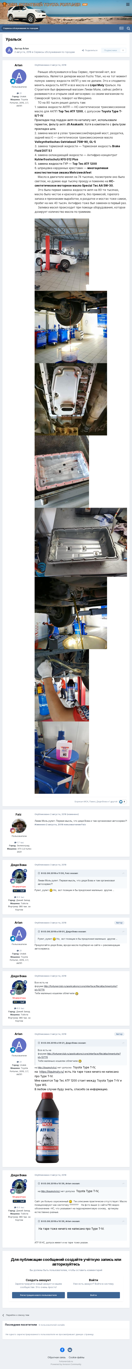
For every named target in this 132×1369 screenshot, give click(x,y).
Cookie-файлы (76, 1357)
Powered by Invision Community (66, 1364)
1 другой (113, 801)
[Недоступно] (62, 254)
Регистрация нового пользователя (38, 1295)
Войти (93, 1295)
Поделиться (90, 50)
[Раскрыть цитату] (39, 873)
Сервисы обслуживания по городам (54, 52)
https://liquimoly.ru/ (51, 1071)
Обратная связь (57, 1357)
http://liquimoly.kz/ (47, 1067)
